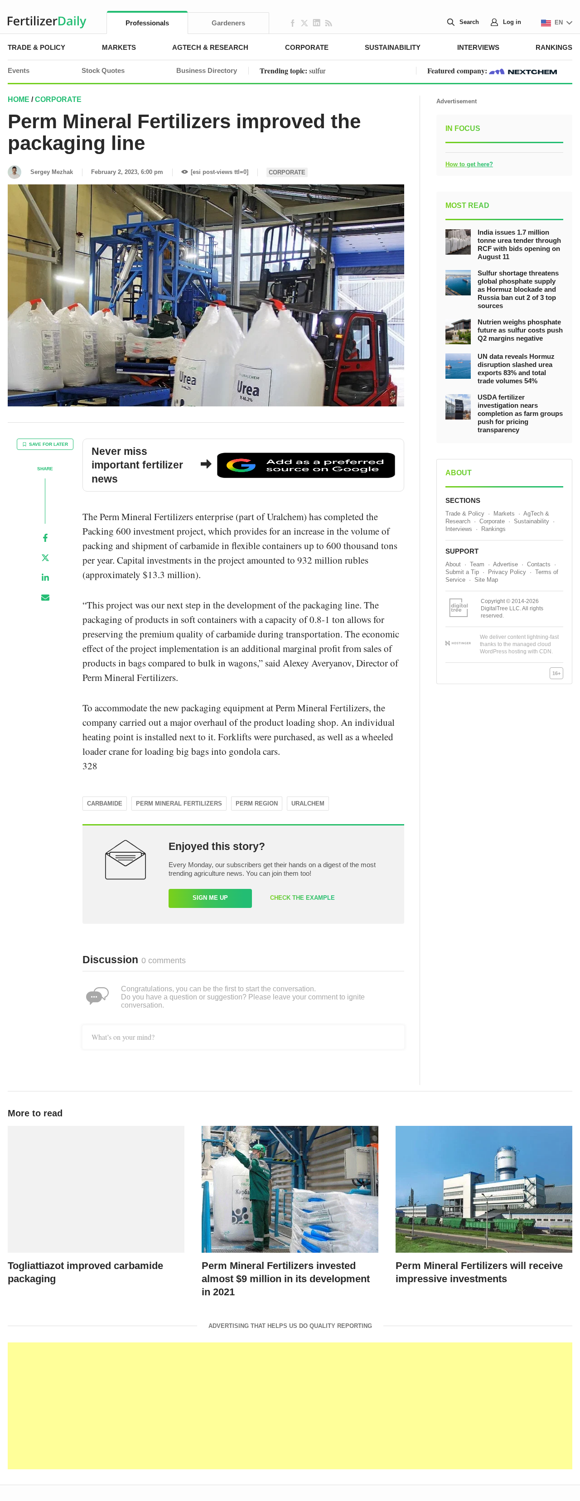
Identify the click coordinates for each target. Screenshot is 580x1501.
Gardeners (228, 23)
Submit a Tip (462, 572)
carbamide (104, 803)
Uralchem (307, 803)
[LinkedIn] (45, 577)
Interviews (478, 47)
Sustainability (392, 47)
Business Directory (206, 70)
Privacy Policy (507, 572)
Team (477, 564)
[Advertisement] (290, 1405)
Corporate (307, 47)
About (453, 564)
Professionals (147, 23)
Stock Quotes (103, 70)
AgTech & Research (210, 47)
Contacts (539, 564)
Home (18, 99)
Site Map (486, 579)
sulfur (317, 70)
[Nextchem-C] (523, 70)
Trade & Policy (36, 47)
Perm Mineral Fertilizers (179, 803)
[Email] (45, 597)
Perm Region (257, 803)
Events (18, 70)
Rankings (554, 47)
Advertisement (456, 101)
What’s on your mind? (123, 1037)
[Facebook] (45, 538)
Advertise (505, 564)
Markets (119, 47)
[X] (45, 557)
